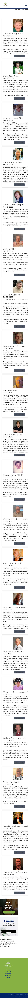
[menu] (26, 5)
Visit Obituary (19, 56)
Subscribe (8, 932)
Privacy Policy (17, 996)
